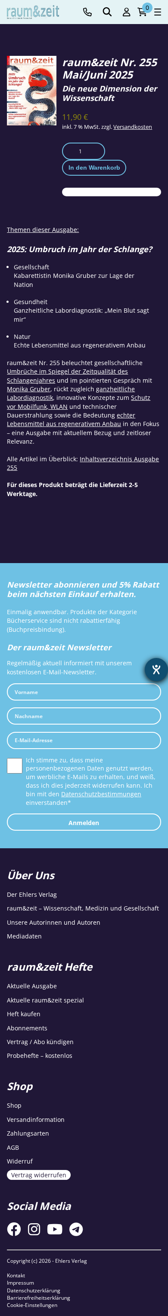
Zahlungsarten (28, 1133)
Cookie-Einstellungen (32, 1305)
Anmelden (83, 823)
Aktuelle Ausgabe (32, 986)
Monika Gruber (28, 389)
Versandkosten (132, 127)
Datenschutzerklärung (33, 1290)
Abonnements (27, 1028)
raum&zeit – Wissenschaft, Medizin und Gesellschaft (83, 908)
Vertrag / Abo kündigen (40, 1042)
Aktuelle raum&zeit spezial (45, 1000)
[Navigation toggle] (157, 12)
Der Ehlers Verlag (32, 894)
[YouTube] (54, 1229)
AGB (13, 1147)
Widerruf (20, 1161)
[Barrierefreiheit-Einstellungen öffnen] (156, 669)
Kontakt (16, 1275)
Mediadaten (24, 936)
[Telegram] (76, 1229)
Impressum (20, 1282)
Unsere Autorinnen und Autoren (53, 922)
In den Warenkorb (94, 167)
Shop (14, 1105)
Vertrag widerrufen (38, 1175)
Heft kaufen (23, 1014)
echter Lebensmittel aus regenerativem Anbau (71, 419)
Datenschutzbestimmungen (101, 794)
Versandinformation (36, 1119)
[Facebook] (14, 1229)
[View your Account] (127, 12)
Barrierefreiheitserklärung (38, 1297)
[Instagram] (34, 1229)
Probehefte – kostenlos (39, 1055)
